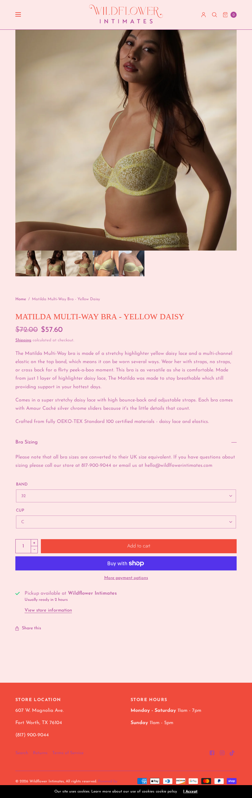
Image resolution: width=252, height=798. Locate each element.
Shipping (23, 340)
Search (21, 753)
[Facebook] (212, 753)
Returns (40, 753)
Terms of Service (68, 753)
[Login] (203, 15)
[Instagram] (222, 753)
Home (20, 299)
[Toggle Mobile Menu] (22, 14)
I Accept (190, 791)
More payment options (126, 578)
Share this (31, 628)
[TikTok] (232, 753)
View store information (48, 610)
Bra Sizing (26, 442)
